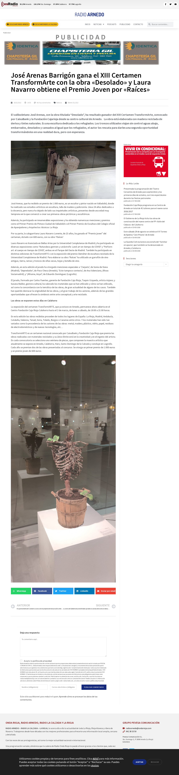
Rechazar (155, 762)
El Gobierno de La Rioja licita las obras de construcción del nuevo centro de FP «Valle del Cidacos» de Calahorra (144, 221)
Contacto (138, 24)
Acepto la (37, 661)
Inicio (87, 24)
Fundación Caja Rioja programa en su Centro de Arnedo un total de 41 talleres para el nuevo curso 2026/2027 (146, 208)
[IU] (146, 161)
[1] (81, 49)
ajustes (95, 765)
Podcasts (111, 24)
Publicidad (125, 24)
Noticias (97, 24)
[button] (21, 591)
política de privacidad (42, 661)
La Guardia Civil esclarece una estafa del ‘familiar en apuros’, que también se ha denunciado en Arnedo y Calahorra (145, 244)
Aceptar (139, 762)
